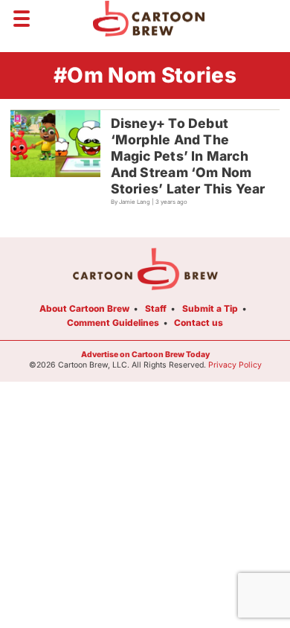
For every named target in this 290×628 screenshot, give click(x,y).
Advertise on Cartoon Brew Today (145, 354)
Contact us (198, 322)
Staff (156, 308)
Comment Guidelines (113, 322)
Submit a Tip (210, 308)
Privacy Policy (235, 365)
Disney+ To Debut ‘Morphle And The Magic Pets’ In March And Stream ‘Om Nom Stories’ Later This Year (188, 155)
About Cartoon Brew (84, 308)
